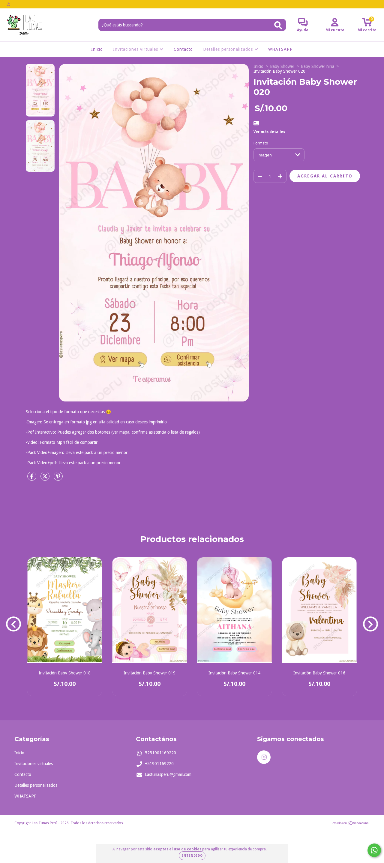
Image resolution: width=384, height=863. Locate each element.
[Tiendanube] (351, 824)
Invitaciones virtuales (136, 49)
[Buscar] (278, 25)
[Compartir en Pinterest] (58, 478)
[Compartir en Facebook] (32, 478)
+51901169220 (159, 763)
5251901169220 (160, 752)
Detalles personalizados (228, 49)
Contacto (183, 49)
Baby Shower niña (317, 66)
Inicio (97, 49)
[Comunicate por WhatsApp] (374, 850)
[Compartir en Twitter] (45, 478)
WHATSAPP (280, 49)
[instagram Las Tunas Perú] (8, 4)
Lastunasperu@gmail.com (168, 774)
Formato (261, 143)
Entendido (192, 855)
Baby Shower (282, 66)
